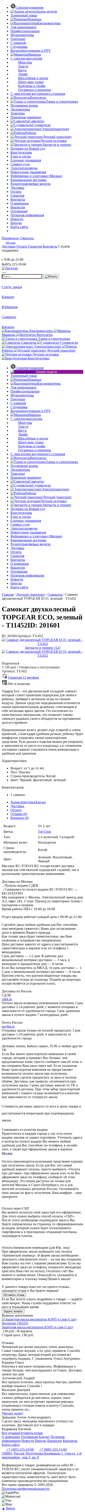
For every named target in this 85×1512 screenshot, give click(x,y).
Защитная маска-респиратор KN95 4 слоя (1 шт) (37, 1327)
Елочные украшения (25, 160)
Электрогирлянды (23, 168)
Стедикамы (18, 47)
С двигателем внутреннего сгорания (37, 94)
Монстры (25, 62)
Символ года (20, 164)
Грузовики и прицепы (34, 90)
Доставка (17, 806)
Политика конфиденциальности (25, 1488)
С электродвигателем (26, 58)
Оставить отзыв (13, 1295)
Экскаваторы (20, 109)
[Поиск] (51, 276)
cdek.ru (7, 999)
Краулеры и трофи (31, 86)
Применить (10, 238)
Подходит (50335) (15, 1323)
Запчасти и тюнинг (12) (42, 647)
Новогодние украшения (28, 172)
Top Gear (44, 831)
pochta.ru (8, 1026)
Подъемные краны (24, 105)
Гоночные (17, 39)
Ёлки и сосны (20, 156)
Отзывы (18, 814)
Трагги (23, 66)
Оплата (15, 810)
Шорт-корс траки (31, 82)
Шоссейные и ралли (33, 78)
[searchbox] (22, 276)
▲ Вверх (8, 1508)
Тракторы (17, 113)
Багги (22, 70)
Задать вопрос (13, 1311)
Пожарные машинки (25, 117)
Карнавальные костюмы (28, 180)
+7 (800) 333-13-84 (53, 1449)
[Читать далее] (12, 1413)
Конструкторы (21, 152)
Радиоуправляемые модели (30, 184)
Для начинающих (23, 27)
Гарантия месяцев (23, 677)
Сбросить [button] (27, 238)
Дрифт (23, 74)
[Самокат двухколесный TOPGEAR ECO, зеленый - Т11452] (42, 644)
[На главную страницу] (15, 255)
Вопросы (19, 818)
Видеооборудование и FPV (30, 50)
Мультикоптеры (22, 35)
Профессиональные (25, 31)
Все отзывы (10, 1433)
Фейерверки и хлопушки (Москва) (36, 176)
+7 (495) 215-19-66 (20, 1449)
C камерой (18, 43)
